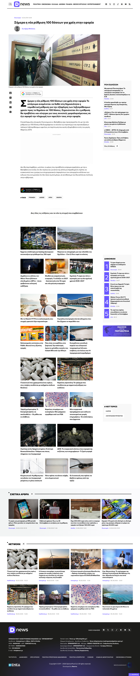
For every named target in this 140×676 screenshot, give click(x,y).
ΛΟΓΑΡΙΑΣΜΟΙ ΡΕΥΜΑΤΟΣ (114, 416)
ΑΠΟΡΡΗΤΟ (135, 674)
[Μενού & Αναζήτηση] (10, 4)
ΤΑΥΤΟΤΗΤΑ (13, 657)
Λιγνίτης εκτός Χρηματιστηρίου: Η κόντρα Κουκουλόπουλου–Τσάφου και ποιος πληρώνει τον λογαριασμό (36, 451)
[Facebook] (10, 93)
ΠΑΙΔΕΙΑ (69, 4)
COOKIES (90, 657)
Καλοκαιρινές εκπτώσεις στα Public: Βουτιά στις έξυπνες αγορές (31, 345)
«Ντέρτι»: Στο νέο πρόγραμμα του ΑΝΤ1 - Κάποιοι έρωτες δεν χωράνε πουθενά (116, 114)
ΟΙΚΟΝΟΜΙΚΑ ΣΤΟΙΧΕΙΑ (123, 657)
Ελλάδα (106, 142)
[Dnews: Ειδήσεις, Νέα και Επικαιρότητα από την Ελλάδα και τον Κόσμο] (22, 4)
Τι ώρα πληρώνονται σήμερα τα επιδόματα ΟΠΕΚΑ (118, 264)
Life (105, 118)
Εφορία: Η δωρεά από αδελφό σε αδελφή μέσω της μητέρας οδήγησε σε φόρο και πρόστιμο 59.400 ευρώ (116, 523)
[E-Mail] (10, 107)
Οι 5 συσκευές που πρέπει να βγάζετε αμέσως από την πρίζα (81, 478)
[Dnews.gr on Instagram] (114, 4)
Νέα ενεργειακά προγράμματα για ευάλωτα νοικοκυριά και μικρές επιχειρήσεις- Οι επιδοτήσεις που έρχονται (81, 414)
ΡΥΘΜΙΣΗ (32, 197)
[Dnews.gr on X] (110, 4)
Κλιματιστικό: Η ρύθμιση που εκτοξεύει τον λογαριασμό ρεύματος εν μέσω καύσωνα (31, 478)
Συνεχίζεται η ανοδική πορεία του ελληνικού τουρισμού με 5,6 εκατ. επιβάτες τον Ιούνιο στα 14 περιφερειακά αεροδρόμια (80, 348)
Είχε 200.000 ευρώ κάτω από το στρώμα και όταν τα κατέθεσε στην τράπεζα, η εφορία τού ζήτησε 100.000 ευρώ (85, 523)
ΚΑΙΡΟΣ (108, 411)
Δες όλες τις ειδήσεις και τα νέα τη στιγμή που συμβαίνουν (57, 213)
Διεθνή (106, 108)
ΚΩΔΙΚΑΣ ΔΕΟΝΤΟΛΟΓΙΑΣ (104, 657)
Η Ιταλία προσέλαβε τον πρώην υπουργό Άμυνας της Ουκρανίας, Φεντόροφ (115, 104)
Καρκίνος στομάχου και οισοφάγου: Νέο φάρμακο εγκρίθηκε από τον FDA (55, 411)
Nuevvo (74, 666)
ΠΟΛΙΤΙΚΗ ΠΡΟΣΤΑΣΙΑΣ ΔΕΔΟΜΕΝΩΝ (54, 657)
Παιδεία (106, 98)
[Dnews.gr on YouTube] (125, 4)
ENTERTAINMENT (94, 4)
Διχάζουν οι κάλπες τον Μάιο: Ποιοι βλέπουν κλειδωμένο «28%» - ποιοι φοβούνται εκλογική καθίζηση (31, 281)
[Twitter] (10, 98)
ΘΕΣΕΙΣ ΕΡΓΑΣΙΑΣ (80, 4)
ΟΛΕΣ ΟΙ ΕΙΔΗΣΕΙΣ (94, 630)
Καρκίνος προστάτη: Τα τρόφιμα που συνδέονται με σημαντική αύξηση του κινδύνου (71, 385)
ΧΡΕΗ (50, 197)
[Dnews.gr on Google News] (121, 4)
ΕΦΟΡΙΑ (59, 197)
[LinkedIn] (10, 102)
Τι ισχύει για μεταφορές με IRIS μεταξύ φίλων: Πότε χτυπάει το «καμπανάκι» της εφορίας (23, 523)
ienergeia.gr (42, 580)
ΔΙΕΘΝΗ (62, 4)
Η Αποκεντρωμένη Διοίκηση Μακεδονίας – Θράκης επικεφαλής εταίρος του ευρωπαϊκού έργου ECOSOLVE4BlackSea (85, 573)
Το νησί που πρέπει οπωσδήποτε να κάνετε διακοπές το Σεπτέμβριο (119, 312)
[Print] (10, 112)
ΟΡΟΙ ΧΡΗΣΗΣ (34, 657)
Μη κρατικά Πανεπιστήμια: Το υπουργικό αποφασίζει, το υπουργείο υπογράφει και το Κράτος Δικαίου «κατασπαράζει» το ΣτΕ (117, 92)
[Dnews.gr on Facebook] (106, 4)
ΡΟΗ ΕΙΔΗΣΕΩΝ (111, 84)
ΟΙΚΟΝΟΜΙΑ (46, 4)
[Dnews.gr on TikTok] (117, 4)
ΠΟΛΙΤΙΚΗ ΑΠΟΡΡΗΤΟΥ (77, 657)
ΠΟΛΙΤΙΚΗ (37, 4)
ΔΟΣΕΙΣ (41, 197)
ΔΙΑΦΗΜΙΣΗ (23, 657)
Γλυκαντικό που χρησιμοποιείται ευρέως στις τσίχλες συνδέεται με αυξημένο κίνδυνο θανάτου (37, 385)
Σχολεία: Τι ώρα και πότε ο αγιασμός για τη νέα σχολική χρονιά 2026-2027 (81, 278)
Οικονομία (17, 17)
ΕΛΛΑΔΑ (55, 4)
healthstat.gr (11, 580)
